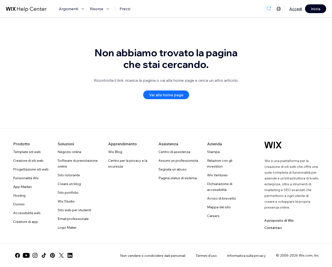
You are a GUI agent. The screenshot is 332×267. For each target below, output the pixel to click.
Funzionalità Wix (26, 178)
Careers (213, 216)
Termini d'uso (206, 255)
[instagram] (35, 255)
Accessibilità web (27, 213)
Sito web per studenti (74, 210)
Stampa (213, 152)
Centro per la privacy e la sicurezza (127, 163)
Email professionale (73, 219)
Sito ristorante (69, 175)
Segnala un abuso (172, 169)
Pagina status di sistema (177, 178)
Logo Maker (67, 227)
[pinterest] (52, 255)
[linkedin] (70, 255)
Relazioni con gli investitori (219, 163)
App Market (22, 187)
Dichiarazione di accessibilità (219, 187)
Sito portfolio (68, 192)
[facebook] (17, 255)
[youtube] (26, 255)
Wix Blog (115, 152)
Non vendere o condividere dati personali (152, 255)
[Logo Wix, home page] (273, 145)
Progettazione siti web (31, 169)
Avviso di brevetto (221, 198)
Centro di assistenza (174, 152)
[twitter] (61, 255)
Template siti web (27, 152)
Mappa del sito (219, 207)
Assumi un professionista (178, 160)
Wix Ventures (217, 175)
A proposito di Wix (279, 220)
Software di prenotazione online (78, 163)
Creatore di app (25, 221)
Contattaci (273, 228)
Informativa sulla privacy (246, 255)
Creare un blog (69, 184)
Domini (19, 204)
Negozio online (69, 152)
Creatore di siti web (28, 160)
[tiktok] (43, 255)
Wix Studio (66, 201)
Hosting (19, 195)
